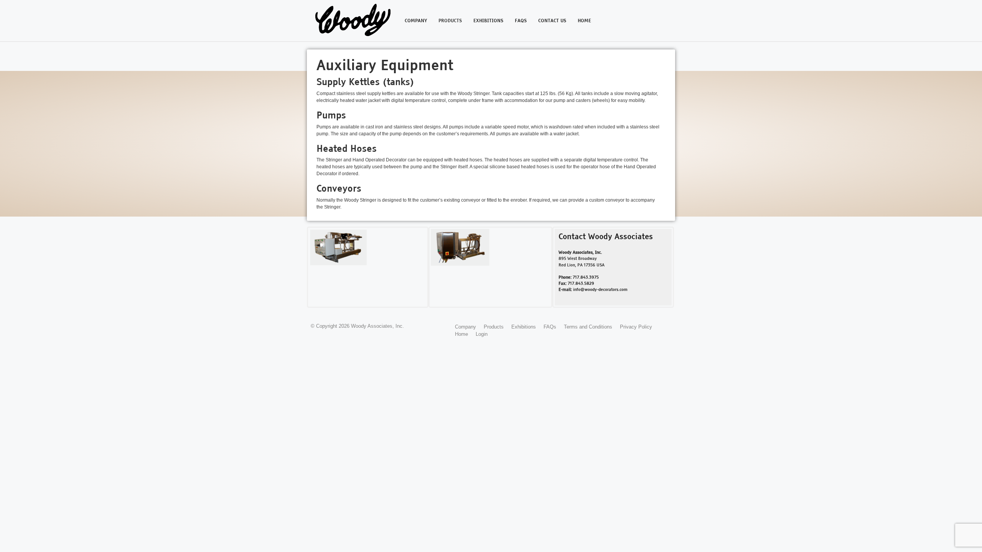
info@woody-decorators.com (600, 290)
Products (450, 21)
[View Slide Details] (338, 247)
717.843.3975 (586, 277)
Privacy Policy (636, 327)
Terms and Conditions (588, 327)
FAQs (550, 327)
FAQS (521, 21)
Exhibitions (488, 21)
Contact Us (552, 21)
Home (584, 21)
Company (416, 21)
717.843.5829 (581, 284)
